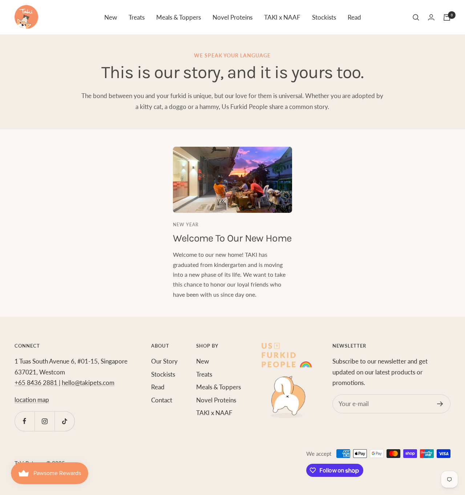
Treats (137, 17)
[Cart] (446, 17)
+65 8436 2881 (37, 382)
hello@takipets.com (88, 382)
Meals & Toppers (178, 17)
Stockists (324, 17)
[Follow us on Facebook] (25, 421)
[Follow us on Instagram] (44, 421)
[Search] (416, 17)
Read (354, 17)
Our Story (164, 361)
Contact (161, 400)
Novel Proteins (232, 17)
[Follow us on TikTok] (64, 421)
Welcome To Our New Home (232, 238)
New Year (186, 224)
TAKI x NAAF (282, 17)
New (110, 17)
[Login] (431, 17)
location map (32, 399)
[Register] (440, 403)
